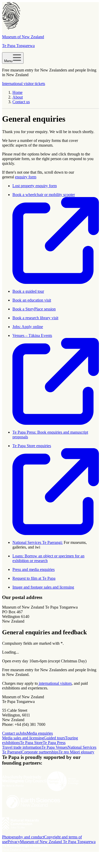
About (17, 97)
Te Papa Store (31, 742)
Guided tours (54, 738)
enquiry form (25, 177)
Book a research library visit (35, 318)
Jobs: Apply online (27, 326)
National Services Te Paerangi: (37, 542)
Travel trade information (21, 747)
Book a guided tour (28, 291)
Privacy (14, 841)
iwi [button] (37, 547)
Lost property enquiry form (34, 186)
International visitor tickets (23, 83)
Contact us (21, 102)
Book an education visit (31, 300)
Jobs (23, 733)
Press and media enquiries (33, 569)
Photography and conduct (23, 837)
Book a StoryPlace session (34, 309)
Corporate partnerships (40, 752)
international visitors (55, 683)
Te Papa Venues (54, 747)
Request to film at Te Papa (33, 578)
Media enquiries (40, 733)
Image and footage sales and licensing (43, 587)
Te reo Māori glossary (76, 752)
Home (17, 92)
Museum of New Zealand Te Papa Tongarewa (58, 841)
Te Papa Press (54, 742)
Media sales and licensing (23, 738)
